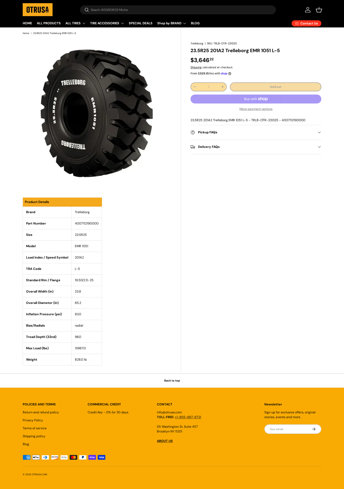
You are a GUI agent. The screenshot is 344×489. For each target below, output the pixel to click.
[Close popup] (216, 198)
